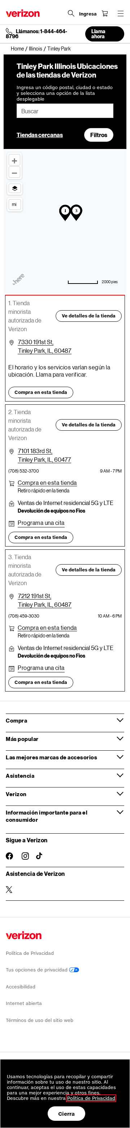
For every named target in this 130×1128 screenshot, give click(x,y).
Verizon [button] (16, 794)
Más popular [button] (22, 739)
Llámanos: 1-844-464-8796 (36, 34)
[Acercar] (14, 160)
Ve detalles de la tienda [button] (89, 316)
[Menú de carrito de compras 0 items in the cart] (105, 13)
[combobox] (65, 111)
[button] (47, 482)
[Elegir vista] (15, 188)
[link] (20, 48)
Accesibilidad (20, 986)
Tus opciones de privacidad (37, 970)
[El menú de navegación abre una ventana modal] (121, 13)
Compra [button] (16, 720)
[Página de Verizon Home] (23, 13)
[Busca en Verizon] (71, 13)
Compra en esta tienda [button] (40, 392)
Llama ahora (98, 33)
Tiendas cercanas (40, 134)
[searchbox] (65, 111)
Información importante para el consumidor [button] (46, 816)
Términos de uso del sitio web (39, 1020)
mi (14, 204)
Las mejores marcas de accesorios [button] (51, 757)
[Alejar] (14, 172)
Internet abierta (24, 1003)
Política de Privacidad (30, 953)
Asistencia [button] (20, 775)
